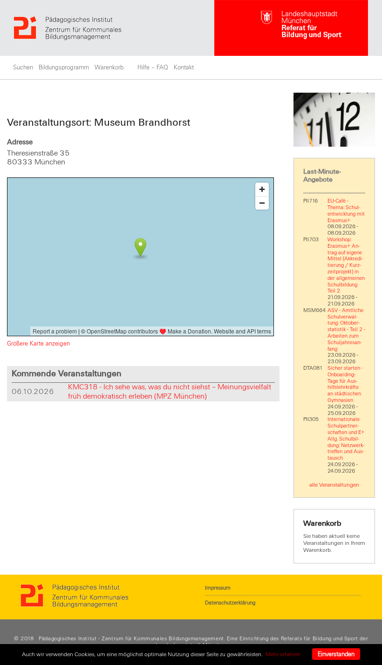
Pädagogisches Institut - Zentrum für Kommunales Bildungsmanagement (131, 638)
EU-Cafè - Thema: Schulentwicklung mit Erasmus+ (346, 210)
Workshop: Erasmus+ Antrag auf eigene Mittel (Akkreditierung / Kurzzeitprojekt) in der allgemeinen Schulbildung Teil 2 (346, 265)
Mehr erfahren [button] (283, 654)
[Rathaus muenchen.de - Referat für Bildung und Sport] (291, 28)
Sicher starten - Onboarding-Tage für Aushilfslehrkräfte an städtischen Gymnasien (345, 384)
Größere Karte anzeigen (38, 343)
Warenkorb (109, 67)
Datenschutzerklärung (230, 602)
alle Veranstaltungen (334, 485)
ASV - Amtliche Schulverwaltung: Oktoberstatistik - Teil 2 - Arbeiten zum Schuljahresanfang (346, 329)
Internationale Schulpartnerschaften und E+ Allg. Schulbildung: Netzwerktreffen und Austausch (345, 438)
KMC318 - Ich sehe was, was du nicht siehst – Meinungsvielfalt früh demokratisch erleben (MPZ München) (169, 391)
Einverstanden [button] (336, 654)
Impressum (218, 587)
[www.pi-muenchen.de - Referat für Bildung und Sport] (114, 28)
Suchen (23, 67)
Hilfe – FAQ (152, 67)
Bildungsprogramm (64, 67)
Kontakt (184, 67)
